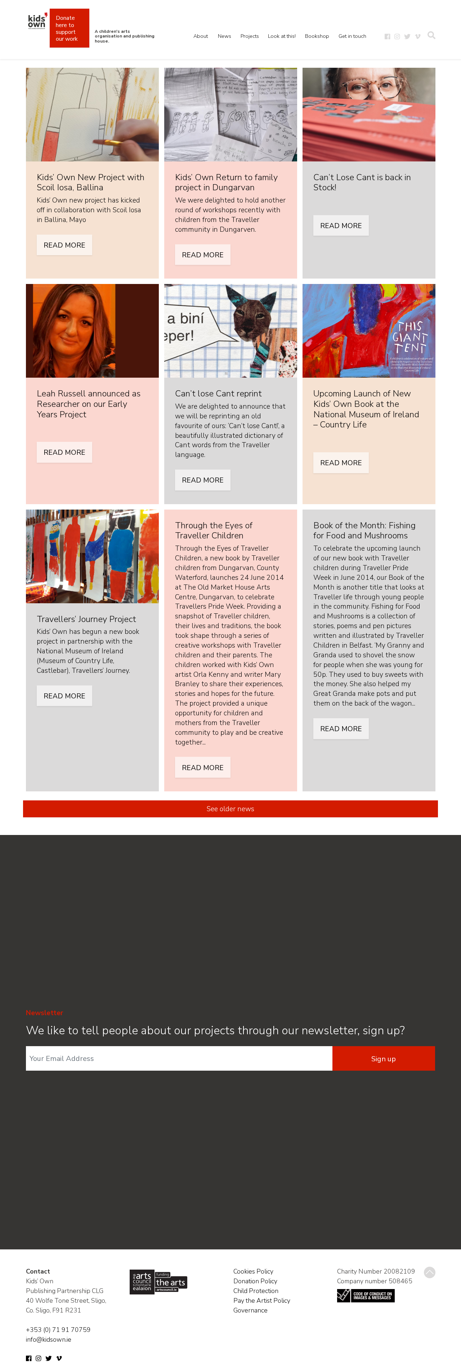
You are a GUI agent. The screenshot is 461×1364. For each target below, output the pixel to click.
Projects (250, 36)
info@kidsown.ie (48, 1339)
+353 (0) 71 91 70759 (58, 1329)
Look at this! (282, 36)
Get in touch (352, 36)
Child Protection (255, 1291)
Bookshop (317, 36)
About (200, 36)
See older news (230, 809)
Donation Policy (255, 1281)
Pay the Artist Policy (261, 1300)
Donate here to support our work (67, 28)
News (224, 36)
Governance (250, 1310)
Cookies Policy (253, 1271)
